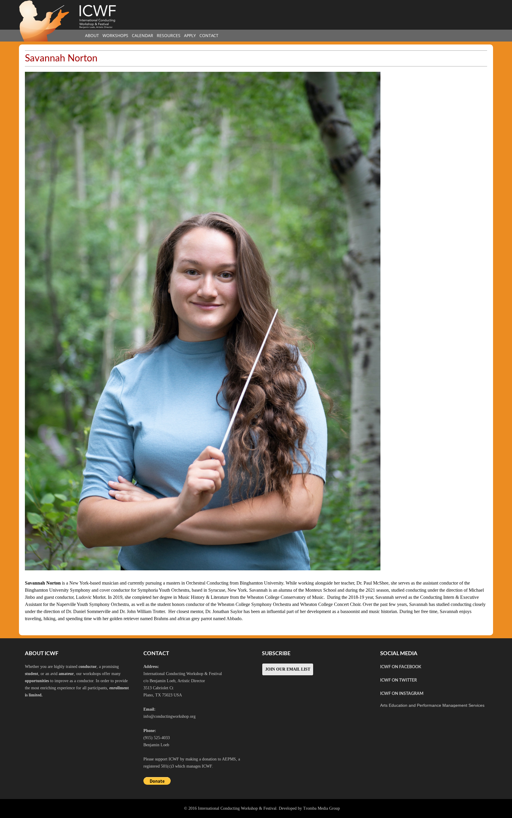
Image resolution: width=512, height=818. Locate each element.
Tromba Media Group (321, 808)
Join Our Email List (287, 669)
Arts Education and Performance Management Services (432, 705)
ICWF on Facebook (400, 667)
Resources (168, 35)
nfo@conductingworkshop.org (170, 716)
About (92, 35)
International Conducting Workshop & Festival (237, 808)
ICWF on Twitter (398, 680)
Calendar (142, 35)
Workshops (115, 35)
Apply (190, 35)
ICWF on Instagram (401, 694)
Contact (208, 35)
